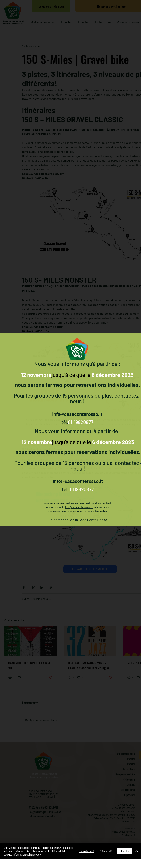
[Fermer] (136, 851)
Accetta (124, 851)
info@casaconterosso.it (79, 507)
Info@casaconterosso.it (77, 414)
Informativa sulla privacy (27, 854)
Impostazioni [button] (86, 851)
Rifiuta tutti (106, 851)
